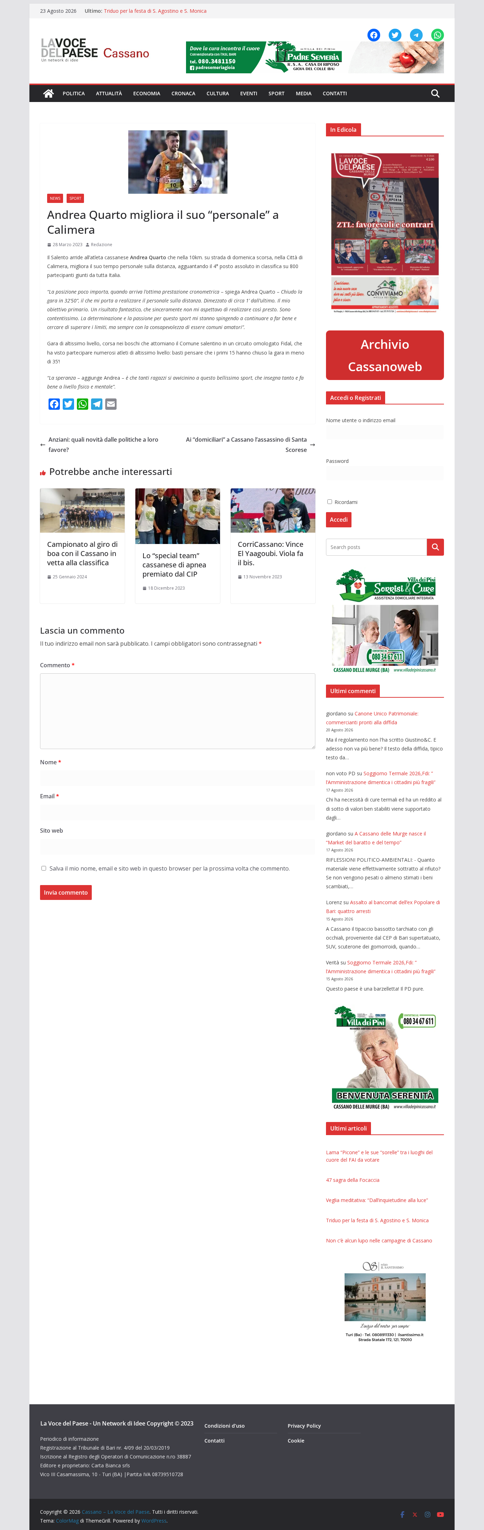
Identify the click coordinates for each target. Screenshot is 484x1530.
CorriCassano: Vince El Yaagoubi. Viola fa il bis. (270, 553)
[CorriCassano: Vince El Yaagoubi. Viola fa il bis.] (273, 493)
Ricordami (345, 502)
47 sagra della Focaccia (352, 1180)
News (55, 198)
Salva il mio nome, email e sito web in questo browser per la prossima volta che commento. (170, 868)
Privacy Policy (304, 1425)
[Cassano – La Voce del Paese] (48, 93)
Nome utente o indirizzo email (360, 420)
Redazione (101, 245)
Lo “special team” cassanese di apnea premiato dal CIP (174, 565)
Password (337, 461)
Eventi (248, 93)
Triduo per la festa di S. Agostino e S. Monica (155, 10)
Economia (146, 93)
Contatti (335, 93)
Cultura (218, 93)
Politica (74, 93)
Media (303, 93)
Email (49, 796)
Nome (50, 762)
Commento (57, 665)
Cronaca (183, 93)
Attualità (109, 93)
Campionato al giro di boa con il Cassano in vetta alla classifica (82, 553)
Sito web (51, 830)
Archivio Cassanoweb (385, 355)
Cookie (296, 1440)
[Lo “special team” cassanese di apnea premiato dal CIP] (177, 493)
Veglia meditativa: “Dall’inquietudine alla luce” (377, 1200)
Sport (277, 93)
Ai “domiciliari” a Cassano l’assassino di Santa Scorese (246, 445)
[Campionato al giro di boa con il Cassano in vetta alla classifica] (82, 493)
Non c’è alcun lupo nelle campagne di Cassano (379, 1240)
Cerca (435, 547)
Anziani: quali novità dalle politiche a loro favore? (103, 445)
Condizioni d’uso (224, 1425)
